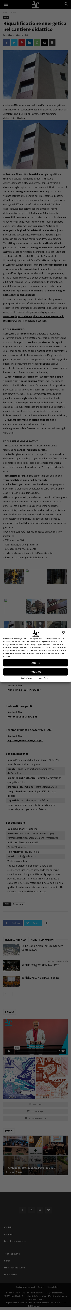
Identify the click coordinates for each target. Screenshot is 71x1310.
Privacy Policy (43, 678)
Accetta (36, 662)
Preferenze (35, 671)
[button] (63, 633)
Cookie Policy (26, 678)
